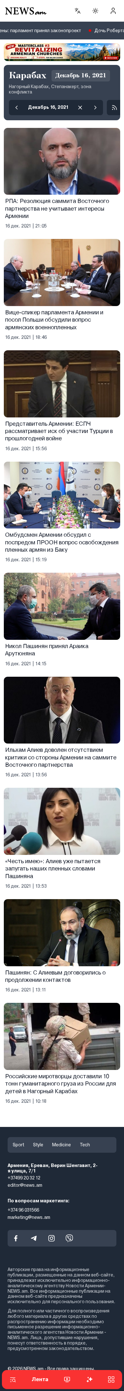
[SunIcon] (95, 11)
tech (85, 1144)
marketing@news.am (29, 1217)
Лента (40, 1379)
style (38, 1144)
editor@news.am (25, 1185)
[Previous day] (16, 107)
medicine (61, 1144)
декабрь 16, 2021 (48, 107)
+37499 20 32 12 (24, 1177)
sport (18, 1144)
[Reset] (80, 107)
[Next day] (95, 107)
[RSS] (114, 107)
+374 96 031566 (23, 1210)
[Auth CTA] (113, 11)
